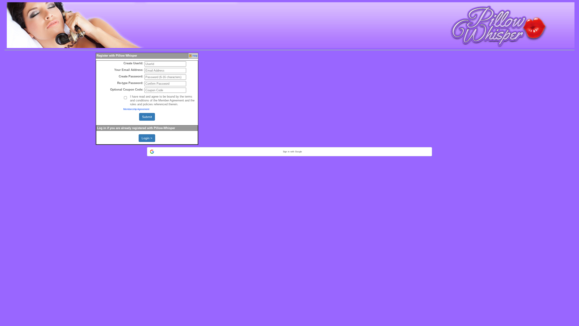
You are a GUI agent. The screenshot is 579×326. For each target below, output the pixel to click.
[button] (289, 151)
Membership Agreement (136, 109)
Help (194, 55)
